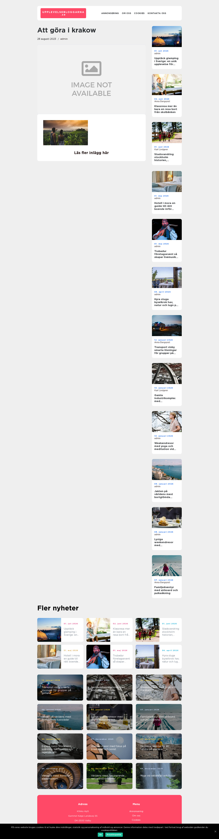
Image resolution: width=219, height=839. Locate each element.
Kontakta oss (157, 13)
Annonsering (110, 13)
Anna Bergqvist (162, 101)
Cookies (139, 13)
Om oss (126, 13)
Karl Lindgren (161, 149)
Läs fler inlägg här (91, 152)
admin (64, 39)
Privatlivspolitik (114, 834)
